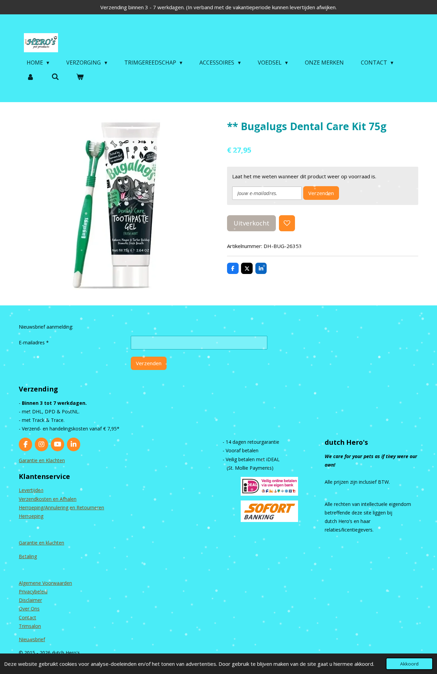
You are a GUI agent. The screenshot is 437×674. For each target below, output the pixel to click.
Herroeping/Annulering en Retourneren (61, 507)
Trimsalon (30, 626)
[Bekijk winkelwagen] (79, 76)
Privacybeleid (33, 591)
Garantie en (32, 542)
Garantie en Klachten (42, 460)
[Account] (30, 76)
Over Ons (29, 608)
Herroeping (31, 516)
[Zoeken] (55, 76)
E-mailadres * (34, 342)
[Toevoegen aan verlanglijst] (287, 223)
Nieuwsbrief (32, 639)
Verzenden (321, 193)
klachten (55, 542)
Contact (27, 617)
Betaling (28, 556)
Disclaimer (30, 600)
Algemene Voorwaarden (45, 583)
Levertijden (31, 490)
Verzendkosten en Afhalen (47, 499)
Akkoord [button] (409, 664)
